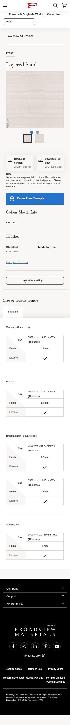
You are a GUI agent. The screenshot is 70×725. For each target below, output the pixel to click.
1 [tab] (31, 132)
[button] (64, 6)
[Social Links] (13, 646)
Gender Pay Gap (34, 677)
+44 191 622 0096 (32, 655)
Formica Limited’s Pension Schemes (55, 679)
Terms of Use (35, 669)
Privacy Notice (55, 669)
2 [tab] (37, 132)
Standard (13, 312)
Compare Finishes (17, 262)
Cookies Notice (14, 669)
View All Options (23, 36)
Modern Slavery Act (13, 677)
